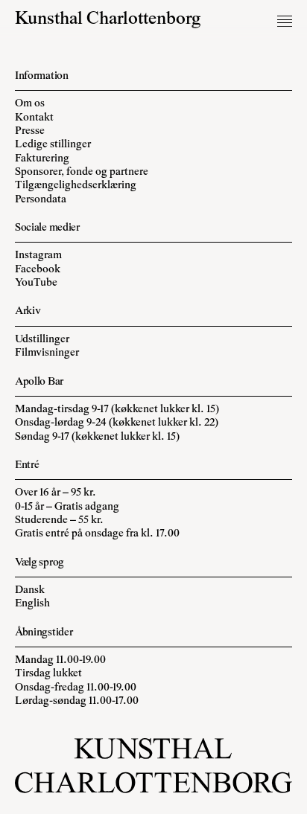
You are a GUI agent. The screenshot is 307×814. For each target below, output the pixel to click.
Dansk (30, 590)
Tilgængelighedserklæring (75, 185)
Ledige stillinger (53, 144)
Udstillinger (42, 339)
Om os (30, 103)
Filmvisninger (47, 353)
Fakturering (42, 158)
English (32, 603)
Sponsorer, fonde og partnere (81, 172)
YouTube (36, 283)
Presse (30, 131)
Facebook (37, 269)
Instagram (38, 255)
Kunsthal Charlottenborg (108, 19)
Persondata (40, 199)
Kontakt (34, 118)
